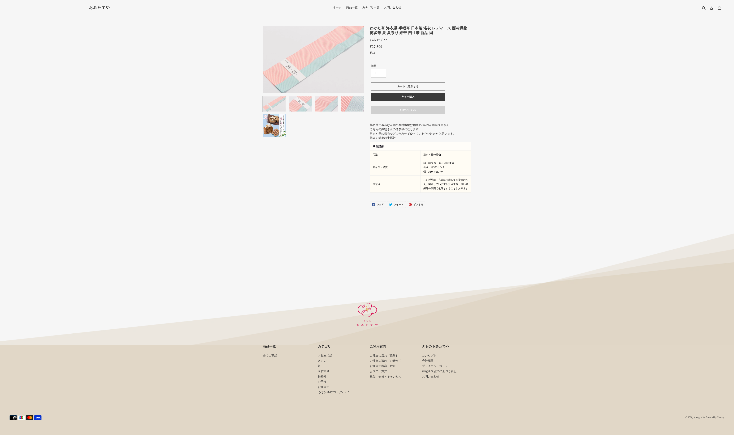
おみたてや (99, 7)
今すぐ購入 (408, 96)
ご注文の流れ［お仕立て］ (387, 360)
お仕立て (323, 387)
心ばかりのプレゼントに (333, 392)
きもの (322, 360)
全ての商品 (270, 355)
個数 (374, 65)
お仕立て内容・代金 (383, 366)
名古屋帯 (323, 371)
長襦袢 (322, 376)
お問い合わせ (408, 110)
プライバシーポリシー (436, 366)
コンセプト (429, 355)
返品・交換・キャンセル (385, 376)
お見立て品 (325, 355)
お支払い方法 (378, 371)
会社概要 (428, 360)
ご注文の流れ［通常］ (384, 355)
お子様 (322, 381)
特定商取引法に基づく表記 (439, 371)
